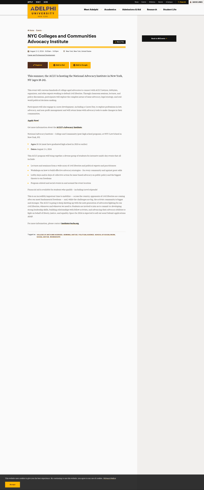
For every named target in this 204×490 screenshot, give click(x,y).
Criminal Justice (70, 234)
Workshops (55, 237)
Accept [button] (12, 484)
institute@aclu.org (70, 223)
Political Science (86, 234)
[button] (182, 2)
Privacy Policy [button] (109, 478)
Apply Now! (33, 120)
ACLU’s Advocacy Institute (69, 127)
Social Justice (43, 237)
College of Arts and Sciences (49, 234)
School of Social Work (105, 234)
